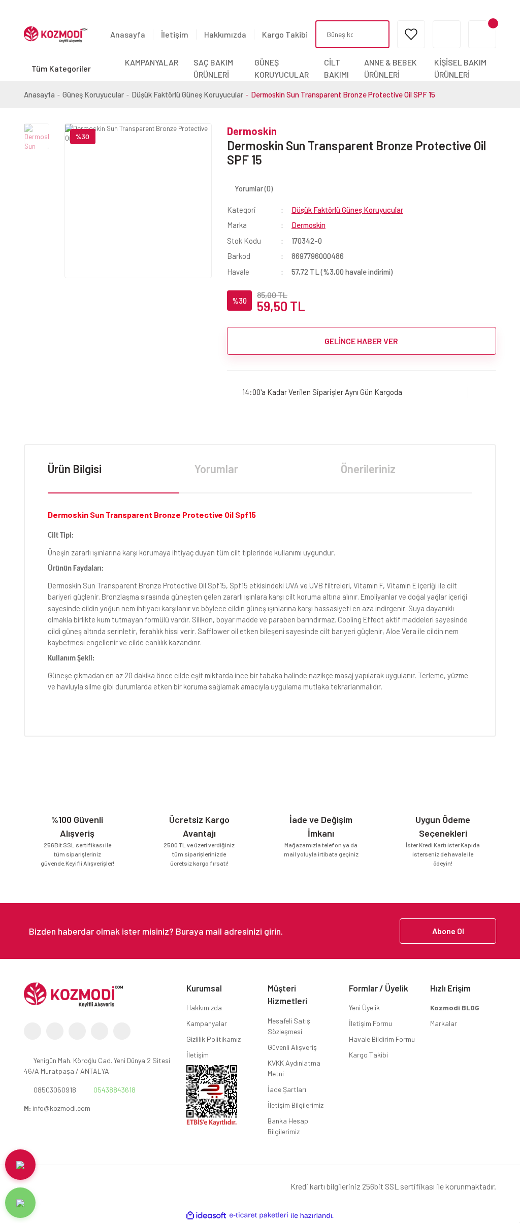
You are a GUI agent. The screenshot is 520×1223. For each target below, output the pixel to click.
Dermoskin (252, 131)
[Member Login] (447, 34)
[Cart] (482, 34)
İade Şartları (287, 1089)
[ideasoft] (206, 1215)
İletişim (174, 34)
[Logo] (55, 33)
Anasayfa (127, 34)
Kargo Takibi (285, 34)
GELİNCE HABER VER (361, 341)
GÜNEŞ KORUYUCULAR (281, 68)
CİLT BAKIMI (336, 68)
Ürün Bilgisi (75, 468)
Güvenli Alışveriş (292, 1047)
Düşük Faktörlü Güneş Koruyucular (347, 209)
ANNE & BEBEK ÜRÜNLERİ (390, 68)
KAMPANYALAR (151, 62)
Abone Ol (448, 931)
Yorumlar (216, 468)
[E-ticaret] (258, 1215)
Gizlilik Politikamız (213, 1039)
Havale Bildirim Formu (382, 1039)
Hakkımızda (225, 34)
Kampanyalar (206, 1023)
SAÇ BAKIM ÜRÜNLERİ (213, 68)
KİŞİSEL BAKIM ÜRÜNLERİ (460, 68)
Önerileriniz (368, 468)
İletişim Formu (370, 1023)
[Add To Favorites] (482, 392)
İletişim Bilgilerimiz (295, 1105)
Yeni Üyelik (364, 1007)
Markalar (443, 1023)
